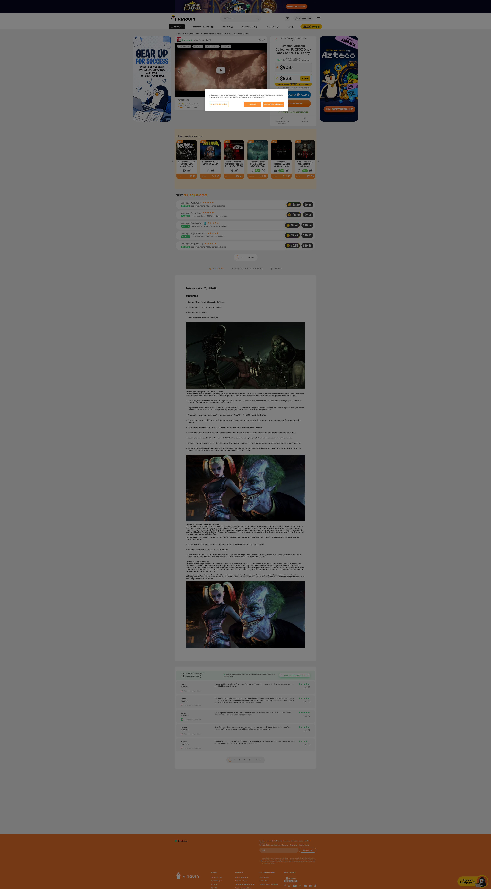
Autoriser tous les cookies (273, 104)
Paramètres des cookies (218, 104)
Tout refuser (252, 104)
